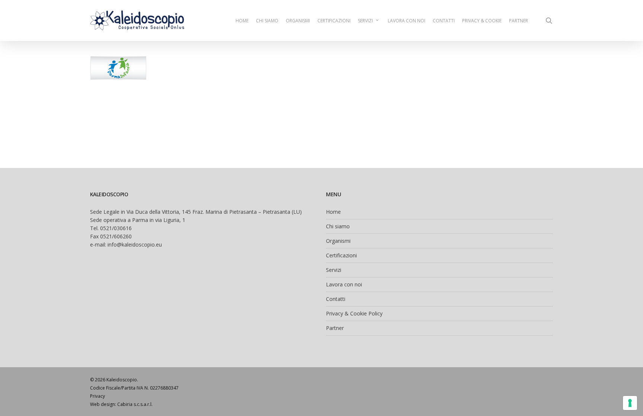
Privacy (97, 396)
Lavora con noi (344, 284)
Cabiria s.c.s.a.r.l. (135, 404)
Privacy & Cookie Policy (354, 313)
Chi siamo (338, 226)
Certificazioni (341, 255)
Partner (335, 327)
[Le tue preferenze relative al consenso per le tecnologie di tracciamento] (630, 403)
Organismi (338, 240)
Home (333, 211)
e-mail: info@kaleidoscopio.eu (126, 244)
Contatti (335, 298)
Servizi (333, 269)
